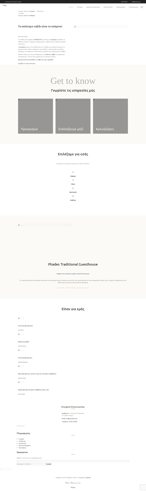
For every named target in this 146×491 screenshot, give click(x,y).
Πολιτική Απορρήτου (25, 445)
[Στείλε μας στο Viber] (73, 487)
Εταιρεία (21, 439)
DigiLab (88, 477)
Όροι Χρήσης (22, 448)
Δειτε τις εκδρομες (29, 11)
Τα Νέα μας (22, 441)
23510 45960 (73, 422)
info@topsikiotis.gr (71, 418)
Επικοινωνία (22, 443)
